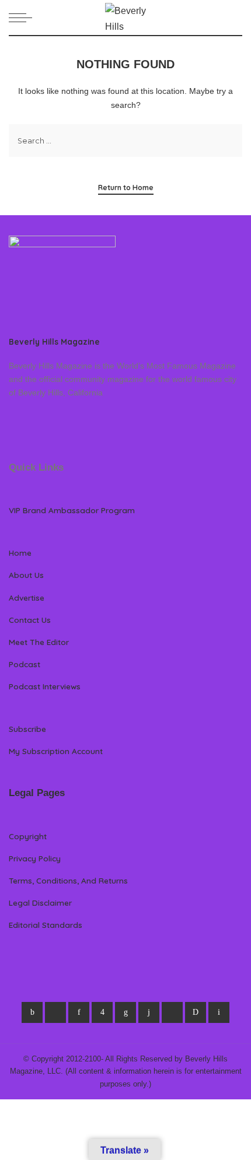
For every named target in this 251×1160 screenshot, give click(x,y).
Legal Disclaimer (40, 902)
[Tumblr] (148, 1012)
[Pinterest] (78, 1012)
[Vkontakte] (218, 1012)
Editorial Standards (45, 925)
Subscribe (27, 729)
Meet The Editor (39, 642)
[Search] (235, 17)
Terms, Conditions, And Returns (68, 880)
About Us (26, 575)
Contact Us (30, 620)
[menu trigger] (23, 17)
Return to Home (126, 187)
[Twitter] (55, 1012)
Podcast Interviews (45, 686)
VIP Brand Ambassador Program (72, 510)
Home (20, 553)
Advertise (26, 597)
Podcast (24, 664)
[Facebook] (32, 1012)
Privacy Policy (35, 858)
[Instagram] (102, 1012)
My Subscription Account (56, 751)
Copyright (28, 836)
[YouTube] (172, 1012)
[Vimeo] (195, 1012)
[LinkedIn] (125, 1012)
